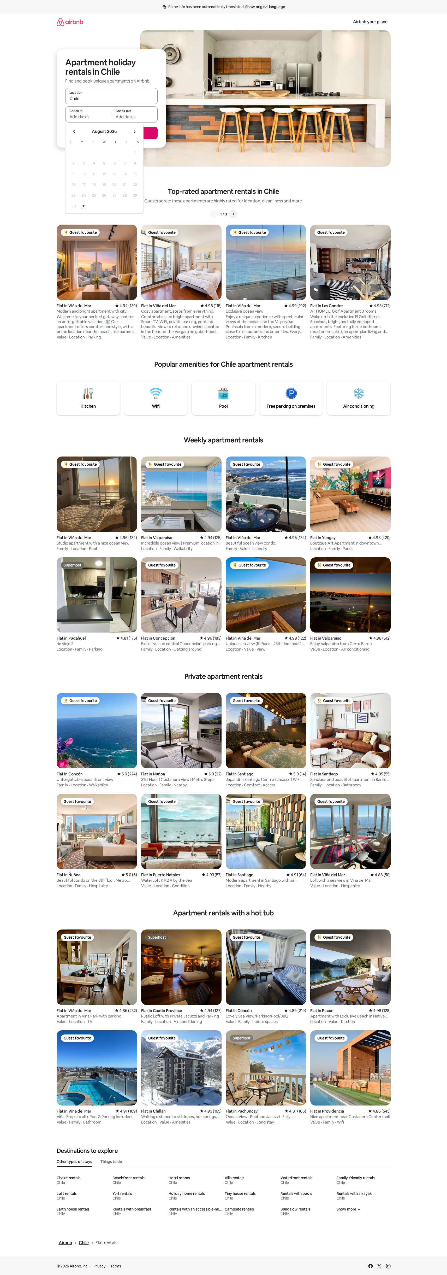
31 (84, 206)
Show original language (265, 6)
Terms (115, 1266)
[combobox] (111, 98)
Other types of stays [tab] (74, 1161)
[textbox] (88, 117)
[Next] (233, 214)
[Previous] (214, 214)
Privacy (99, 1266)
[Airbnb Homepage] (70, 22)
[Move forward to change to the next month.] (134, 131)
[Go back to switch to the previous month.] (74, 131)
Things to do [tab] (111, 1161)
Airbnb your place (370, 22)
